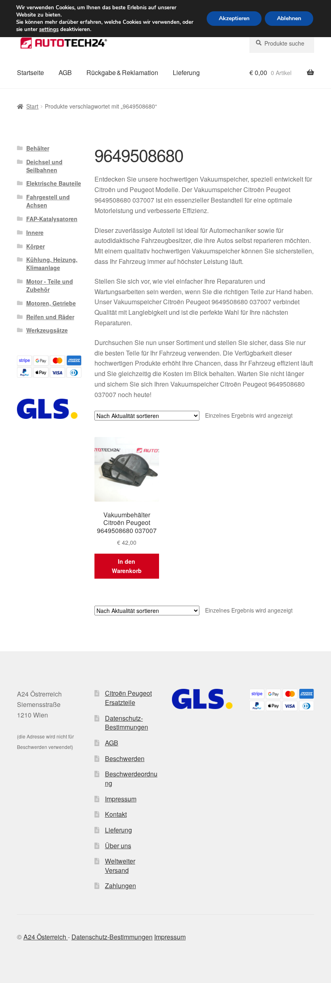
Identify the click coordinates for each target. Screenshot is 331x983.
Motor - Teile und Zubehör (49, 285)
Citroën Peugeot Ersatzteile (128, 697)
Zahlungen (120, 885)
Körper (35, 246)
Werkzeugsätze (47, 330)
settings (49, 29)
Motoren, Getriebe (51, 303)
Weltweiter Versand (120, 865)
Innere (35, 232)
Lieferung (186, 72)
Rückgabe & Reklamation (122, 72)
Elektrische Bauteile (53, 183)
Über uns (118, 845)
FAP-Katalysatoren (52, 219)
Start (32, 106)
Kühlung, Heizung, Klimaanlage (52, 263)
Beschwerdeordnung (131, 778)
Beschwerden (125, 758)
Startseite (30, 72)
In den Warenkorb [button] (127, 566)
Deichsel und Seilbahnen (44, 166)
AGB (65, 72)
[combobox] (281, 43)
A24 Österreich (45, 936)
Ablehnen (289, 18)
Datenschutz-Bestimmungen (126, 722)
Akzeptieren (234, 18)
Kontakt (116, 814)
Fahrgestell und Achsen (48, 201)
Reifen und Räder (50, 317)
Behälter (37, 148)
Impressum (120, 798)
